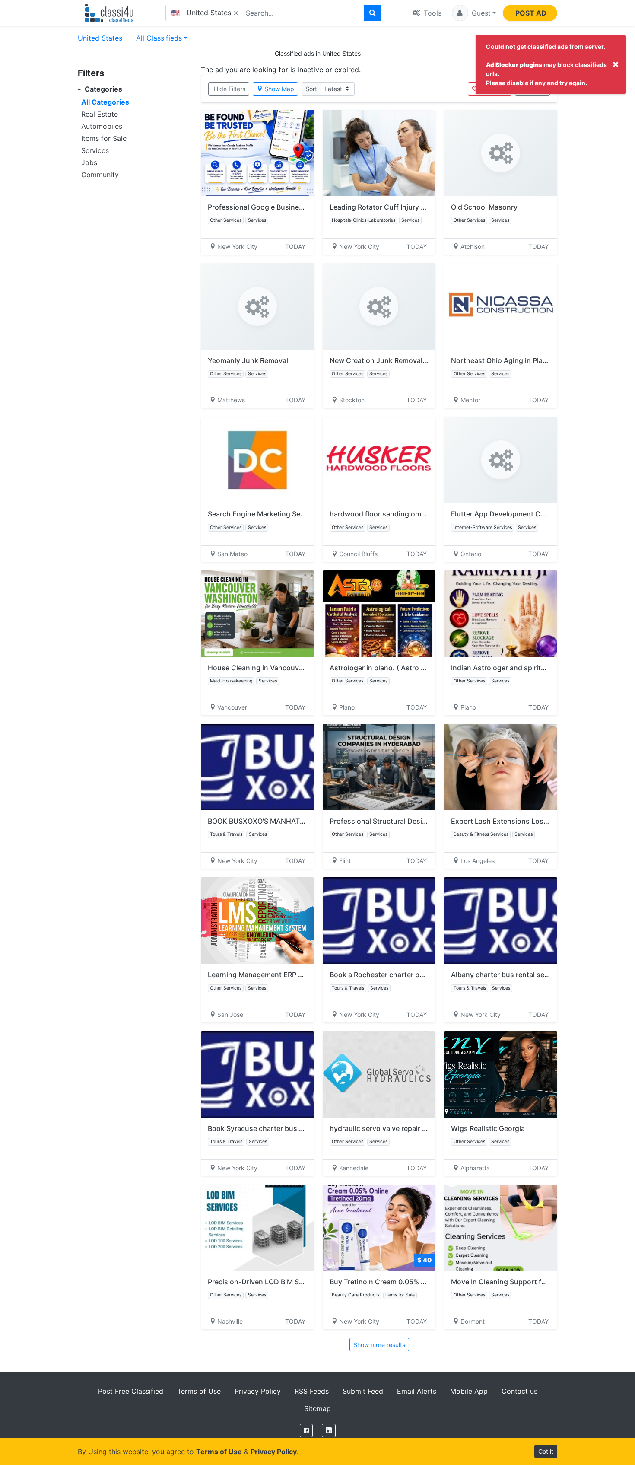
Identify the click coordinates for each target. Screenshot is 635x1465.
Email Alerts (416, 1391)
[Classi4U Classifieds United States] (111, 12)
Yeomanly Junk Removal (248, 360)
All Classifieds (159, 38)
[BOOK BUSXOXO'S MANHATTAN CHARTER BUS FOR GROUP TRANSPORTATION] (257, 767)
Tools (431, 13)
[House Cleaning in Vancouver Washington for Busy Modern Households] (257, 613)
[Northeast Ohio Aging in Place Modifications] (500, 306)
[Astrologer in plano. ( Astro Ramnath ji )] (379, 613)
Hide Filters (229, 88)
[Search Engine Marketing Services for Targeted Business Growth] (257, 460)
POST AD (530, 13)
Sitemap (317, 1408)
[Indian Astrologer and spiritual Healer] (500, 613)
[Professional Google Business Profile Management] (257, 153)
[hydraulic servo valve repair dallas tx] (379, 1074)
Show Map (279, 88)
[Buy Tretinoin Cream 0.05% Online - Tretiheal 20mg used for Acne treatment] (379, 1228)
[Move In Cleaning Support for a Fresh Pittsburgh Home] (500, 1228)
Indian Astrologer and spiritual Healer (513, 667)
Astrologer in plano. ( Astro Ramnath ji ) (395, 667)
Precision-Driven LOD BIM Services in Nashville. (286, 1281)
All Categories (105, 102)
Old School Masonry (484, 207)
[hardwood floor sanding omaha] (379, 460)
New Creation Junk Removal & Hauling (393, 360)
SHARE (536, 88)
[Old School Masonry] (500, 153)
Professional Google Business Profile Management (291, 207)
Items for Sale (104, 138)
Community (100, 174)
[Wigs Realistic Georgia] (500, 1074)
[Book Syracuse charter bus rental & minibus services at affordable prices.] (257, 1074)
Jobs (89, 162)
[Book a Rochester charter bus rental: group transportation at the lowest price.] (379, 920)
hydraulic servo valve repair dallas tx (390, 1128)
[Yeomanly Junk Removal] (257, 306)
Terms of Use (199, 1391)
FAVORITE (493, 88)
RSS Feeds (312, 1391)
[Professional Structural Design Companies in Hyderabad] (379, 767)
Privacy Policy (258, 1391)
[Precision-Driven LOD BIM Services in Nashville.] (257, 1228)
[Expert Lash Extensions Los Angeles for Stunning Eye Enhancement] (500, 767)
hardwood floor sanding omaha (381, 514)
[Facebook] (306, 1430)
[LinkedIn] (329, 1430)
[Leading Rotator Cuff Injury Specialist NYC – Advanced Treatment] (379, 153)
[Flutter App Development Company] (500, 460)
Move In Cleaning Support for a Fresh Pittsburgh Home (541, 1281)
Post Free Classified (130, 1391)
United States (100, 38)
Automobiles (101, 126)
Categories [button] (100, 89)
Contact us (519, 1391)
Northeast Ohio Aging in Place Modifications (524, 360)
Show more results (379, 1344)
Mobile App (469, 1391)
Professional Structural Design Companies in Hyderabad (423, 821)
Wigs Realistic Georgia (488, 1128)
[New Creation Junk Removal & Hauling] (379, 306)
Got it (545, 1451)
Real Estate (99, 114)
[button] (474, 13)
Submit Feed (363, 1391)
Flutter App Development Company (509, 514)
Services (95, 150)
